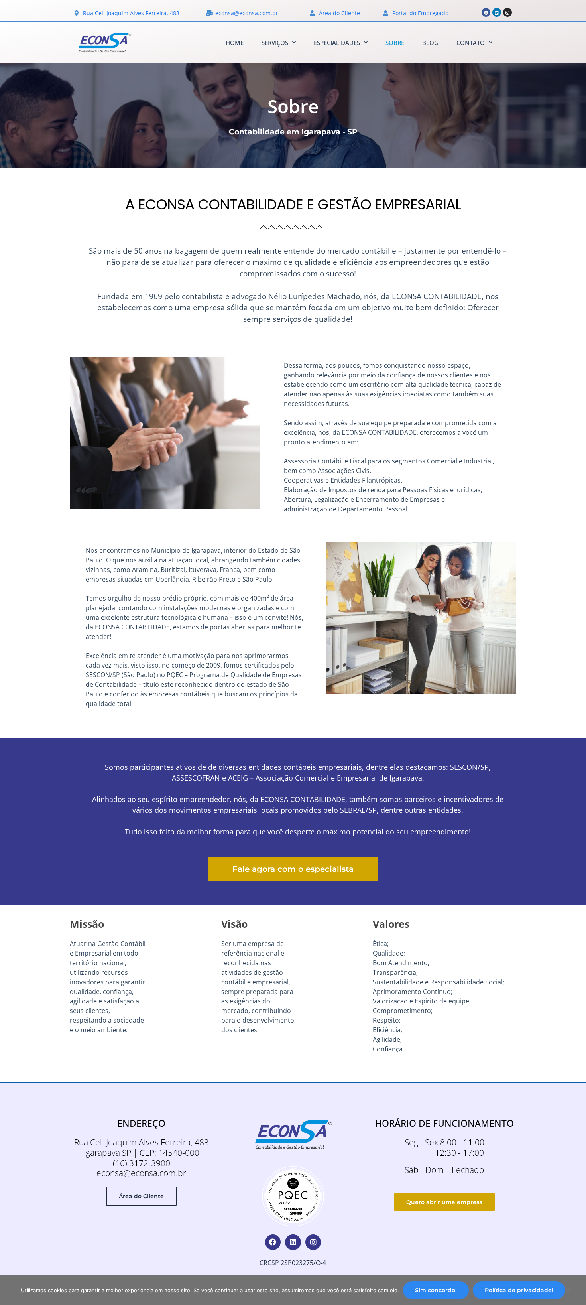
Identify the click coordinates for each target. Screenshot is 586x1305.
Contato (470, 43)
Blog (430, 43)
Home (235, 43)
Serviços (275, 43)
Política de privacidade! (519, 1290)
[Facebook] (486, 12)
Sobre (394, 43)
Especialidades (337, 43)
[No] (568, 1292)
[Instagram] (507, 12)
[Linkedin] (496, 12)
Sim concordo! (436, 1290)
